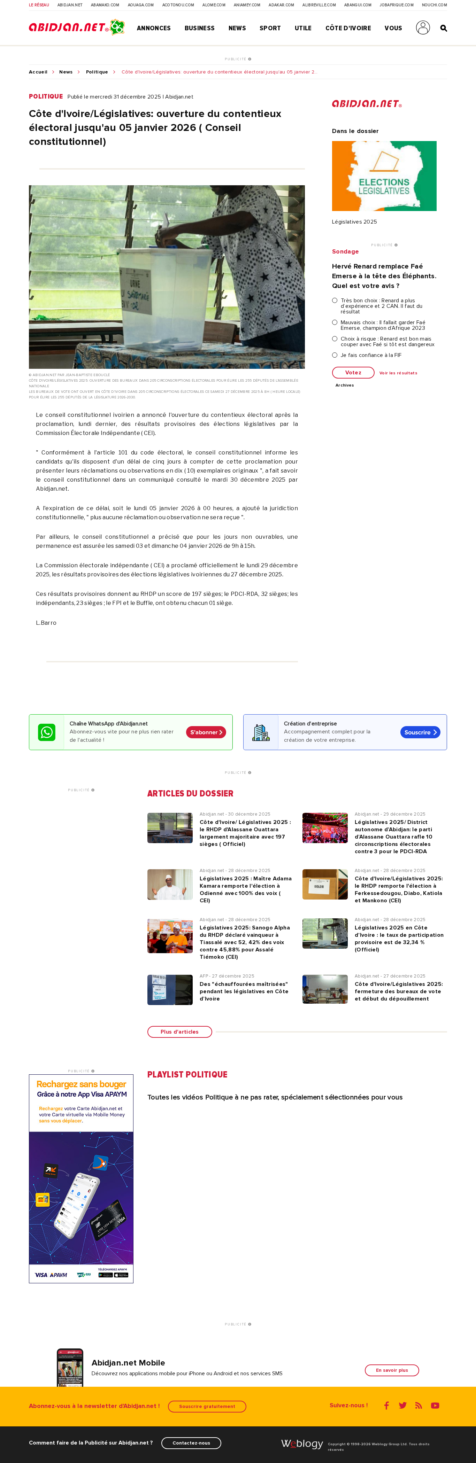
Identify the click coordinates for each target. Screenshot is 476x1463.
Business (200, 28)
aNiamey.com (247, 5)
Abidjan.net (70, 5)
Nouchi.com (434, 5)
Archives (345, 385)
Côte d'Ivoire (348, 28)
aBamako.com (105, 5)
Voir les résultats (398, 373)
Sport (270, 28)
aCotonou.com (178, 5)
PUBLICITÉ (236, 59)
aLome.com (213, 5)
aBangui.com (358, 5)
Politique (97, 72)
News (237, 28)
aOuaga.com (141, 5)
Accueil (38, 72)
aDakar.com (281, 5)
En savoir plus (392, 1370)
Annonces (154, 28)
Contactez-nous (191, 1443)
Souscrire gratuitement (207, 1406)
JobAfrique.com (396, 5)
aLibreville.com (319, 5)
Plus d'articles (180, 1031)
